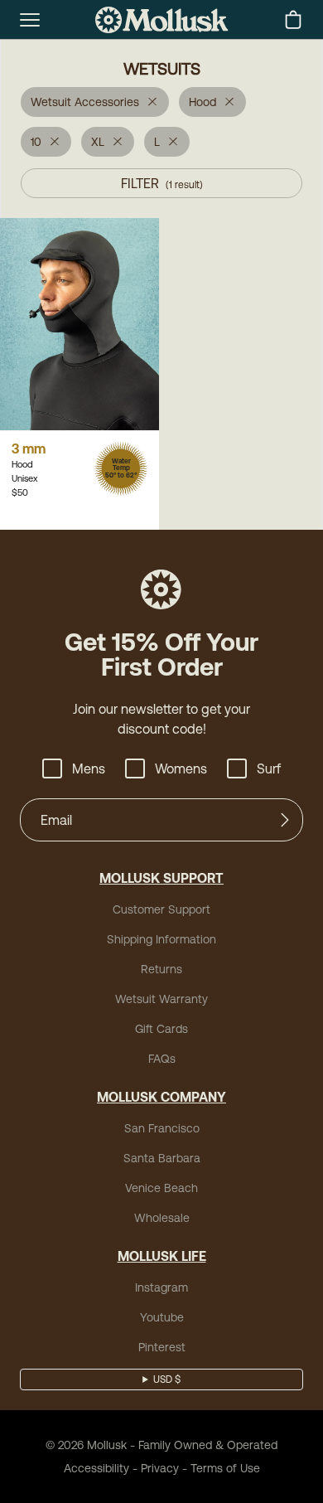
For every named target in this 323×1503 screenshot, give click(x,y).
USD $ (167, 1379)
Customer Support (161, 909)
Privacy (160, 1468)
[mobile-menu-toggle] (30, 19)
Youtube (162, 1317)
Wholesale (162, 1217)
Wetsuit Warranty (161, 999)
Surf (269, 768)
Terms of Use (225, 1468)
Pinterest (162, 1347)
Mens (88, 768)
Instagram (161, 1287)
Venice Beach (161, 1188)
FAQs (162, 1058)
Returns (161, 969)
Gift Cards (161, 1028)
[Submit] (285, 820)
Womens (181, 768)
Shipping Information (161, 939)
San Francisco (162, 1128)
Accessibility (96, 1468)
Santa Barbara (161, 1158)
